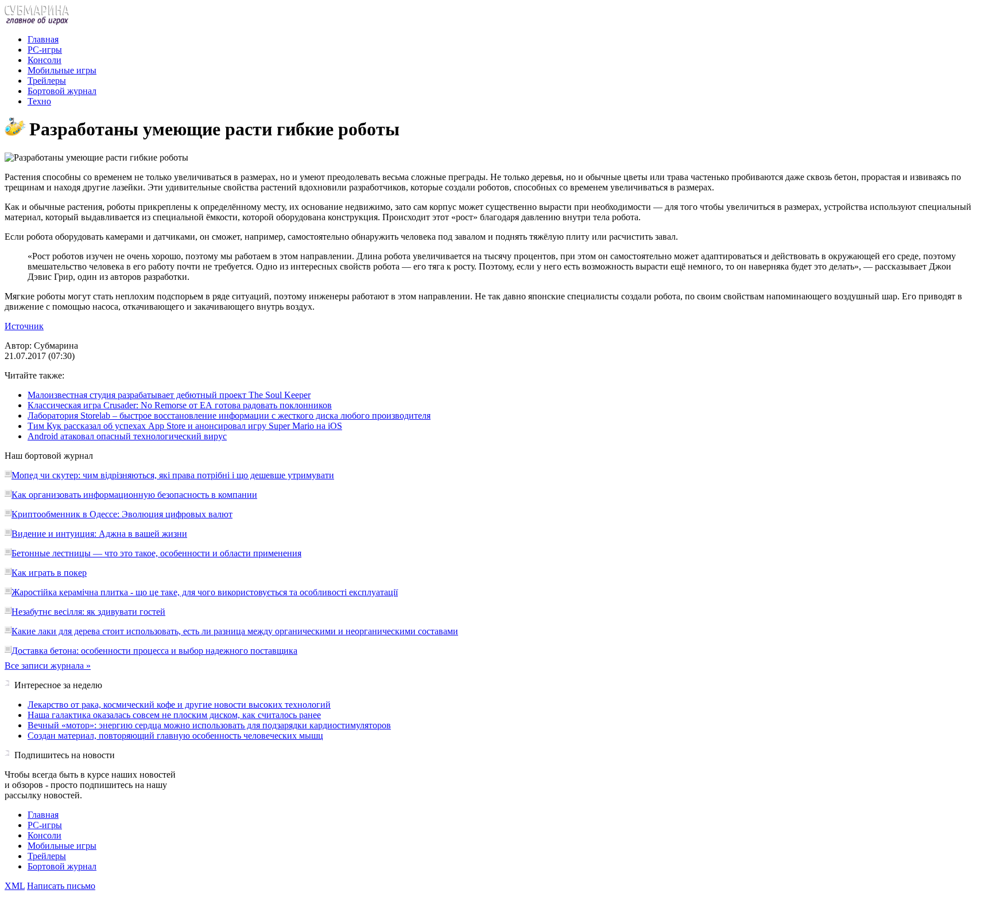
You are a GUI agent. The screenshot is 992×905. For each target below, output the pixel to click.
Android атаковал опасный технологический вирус (127, 436)
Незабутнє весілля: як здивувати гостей (88, 612)
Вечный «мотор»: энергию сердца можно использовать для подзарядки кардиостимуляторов (209, 725)
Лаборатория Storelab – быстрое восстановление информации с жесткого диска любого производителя (229, 415)
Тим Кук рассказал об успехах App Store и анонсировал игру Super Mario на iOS (185, 426)
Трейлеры (47, 80)
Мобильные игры (62, 70)
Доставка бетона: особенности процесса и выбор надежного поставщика (154, 651)
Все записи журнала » (48, 665)
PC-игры (45, 49)
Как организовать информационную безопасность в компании (134, 495)
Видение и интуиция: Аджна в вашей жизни (99, 534)
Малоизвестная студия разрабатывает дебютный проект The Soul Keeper (169, 395)
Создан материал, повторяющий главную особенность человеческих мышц (175, 735)
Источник (24, 326)
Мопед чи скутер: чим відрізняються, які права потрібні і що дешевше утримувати (172, 475)
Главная (43, 39)
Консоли (44, 60)
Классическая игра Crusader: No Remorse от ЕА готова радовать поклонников (180, 405)
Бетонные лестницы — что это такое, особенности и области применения (156, 553)
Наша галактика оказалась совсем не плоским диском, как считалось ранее (174, 715)
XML (15, 886)
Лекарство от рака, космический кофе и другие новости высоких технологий (179, 704)
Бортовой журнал (62, 91)
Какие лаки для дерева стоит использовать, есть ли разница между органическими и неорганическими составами (234, 631)
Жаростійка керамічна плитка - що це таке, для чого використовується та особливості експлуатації (204, 592)
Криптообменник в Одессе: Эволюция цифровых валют (121, 514)
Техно (39, 101)
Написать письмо (61, 886)
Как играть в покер (49, 573)
